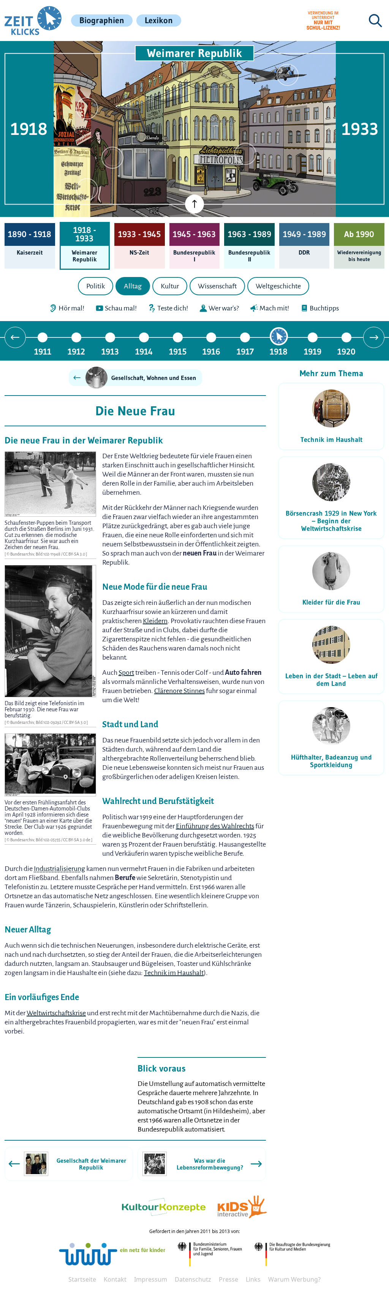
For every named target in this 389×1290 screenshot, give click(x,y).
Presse (228, 1279)
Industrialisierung (59, 868)
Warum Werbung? (294, 1279)
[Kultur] (245, 154)
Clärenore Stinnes (179, 691)
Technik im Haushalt (174, 973)
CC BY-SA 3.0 (74, 554)
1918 (279, 351)
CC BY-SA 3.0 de (77, 839)
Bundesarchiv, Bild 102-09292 (36, 722)
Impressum (150, 1279)
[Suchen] (375, 20)
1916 (211, 351)
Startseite (82, 1279)
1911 (42, 351)
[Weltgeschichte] (87, 189)
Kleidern (155, 621)
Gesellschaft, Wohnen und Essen (153, 377)
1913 (110, 351)
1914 (144, 351)
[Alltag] (112, 158)
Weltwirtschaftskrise (56, 1013)
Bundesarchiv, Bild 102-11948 (35, 554)
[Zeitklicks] (33, 20)
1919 (312, 351)
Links (253, 1279)
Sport (126, 672)
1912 (76, 351)
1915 (178, 351)
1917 (245, 351)
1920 (346, 351)
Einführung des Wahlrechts (215, 826)
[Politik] (87, 108)
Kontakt (115, 1279)
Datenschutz (193, 1279)
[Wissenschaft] (288, 75)
